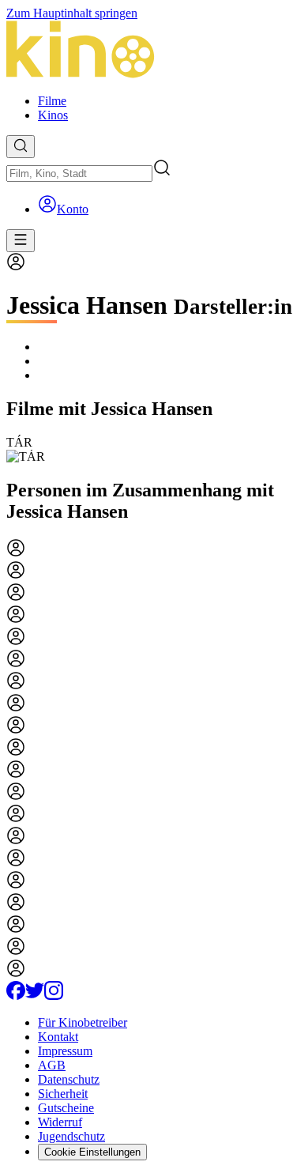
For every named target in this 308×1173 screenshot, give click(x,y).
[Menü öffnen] (20, 240)
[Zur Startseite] (154, 51)
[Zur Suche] (20, 146)
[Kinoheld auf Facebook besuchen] (15, 995)
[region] (154, 450)
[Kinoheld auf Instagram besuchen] (53, 995)
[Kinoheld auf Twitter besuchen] (34, 995)
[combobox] (79, 173)
